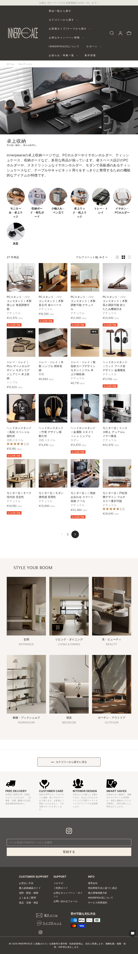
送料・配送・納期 (28, 892)
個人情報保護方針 (97, 892)
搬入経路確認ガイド (30, 887)
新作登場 (90, 55)
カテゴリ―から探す (62, 19)
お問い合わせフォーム (66, 901)
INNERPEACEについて (64, 46)
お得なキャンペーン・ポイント (68, 894)
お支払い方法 (26, 883)
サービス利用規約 (97, 902)
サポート (92, 46)
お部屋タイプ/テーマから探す (68, 28)
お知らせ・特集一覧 (62, 55)
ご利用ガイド (61, 887)
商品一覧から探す (60, 10)
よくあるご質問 (27, 897)
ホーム (10, 63)
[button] (15, 444)
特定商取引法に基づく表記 (102, 887)
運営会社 (93, 883)
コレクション (25, 63)
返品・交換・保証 (28, 902)
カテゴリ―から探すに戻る (71, 762)
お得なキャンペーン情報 (65, 37)
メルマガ (58, 883)
